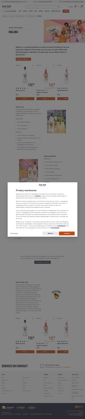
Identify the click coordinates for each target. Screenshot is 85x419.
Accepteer (67, 233)
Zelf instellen (14, 233)
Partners (38, 196)
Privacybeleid (55, 228)
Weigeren (50, 233)
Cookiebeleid (61, 226)
